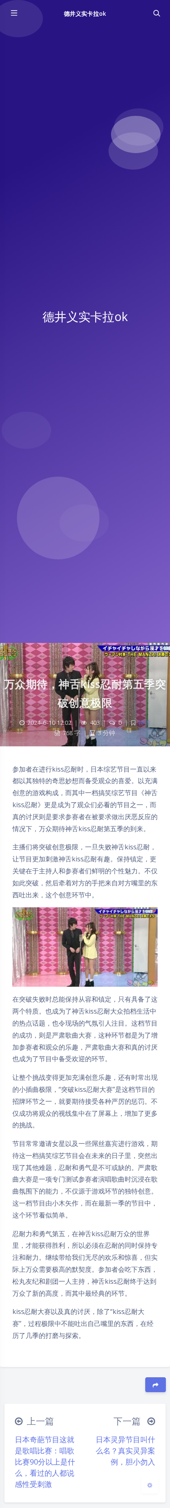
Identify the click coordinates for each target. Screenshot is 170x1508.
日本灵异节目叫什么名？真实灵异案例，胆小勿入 (125, 1450)
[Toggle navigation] (156, 13)
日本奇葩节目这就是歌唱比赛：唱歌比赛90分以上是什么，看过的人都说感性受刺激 (45, 1461)
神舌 (144, 722)
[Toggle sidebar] (13, 13)
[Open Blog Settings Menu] (149, 1485)
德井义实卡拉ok (85, 13)
